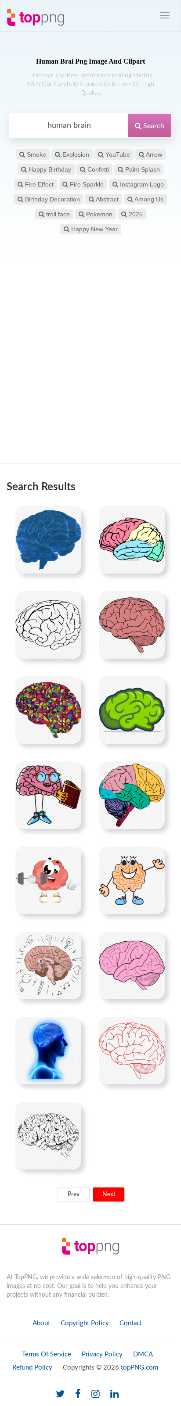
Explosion (75, 154)
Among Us (148, 199)
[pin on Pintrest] (69, 517)
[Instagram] (95, 1394)
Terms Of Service (46, 1354)
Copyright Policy (85, 1323)
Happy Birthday (49, 169)
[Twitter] (60, 1394)
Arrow (153, 154)
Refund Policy (32, 1367)
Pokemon (98, 214)
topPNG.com (139, 1367)
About (41, 1323)
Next (109, 1194)
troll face (57, 214)
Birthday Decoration (51, 199)
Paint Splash (141, 169)
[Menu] (165, 15)
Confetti (97, 169)
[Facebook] (78, 1394)
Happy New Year (93, 229)
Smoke (35, 154)
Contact (130, 1323)
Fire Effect (38, 184)
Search (152, 125)
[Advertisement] (90, 364)
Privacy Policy (102, 1354)
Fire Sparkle (86, 184)
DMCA (143, 1354)
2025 (135, 214)
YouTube (117, 154)
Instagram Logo (141, 184)
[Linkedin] (114, 1394)
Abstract (106, 199)
